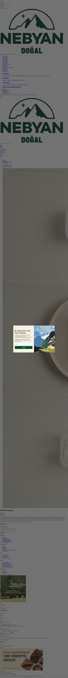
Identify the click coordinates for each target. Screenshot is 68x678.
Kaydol (23, 347)
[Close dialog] (53, 327)
